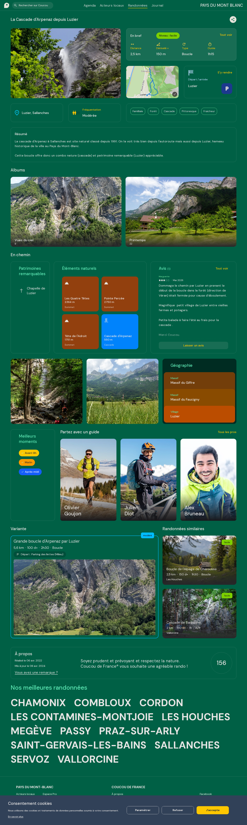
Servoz (30, 759)
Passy (75, 731)
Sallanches (187, 745)
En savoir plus (15, 816)
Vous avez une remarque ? (36, 672)
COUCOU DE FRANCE (128, 787)
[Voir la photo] (46, 391)
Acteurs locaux (112, 5)
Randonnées (138, 5)
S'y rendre (225, 72)
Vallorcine (88, 759)
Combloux (102, 703)
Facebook (206, 794)
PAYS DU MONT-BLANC (34, 787)
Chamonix (38, 703)
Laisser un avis (193, 345)
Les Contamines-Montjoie (82, 717)
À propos (117, 794)
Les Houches (196, 717)
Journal (157, 5)
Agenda (90, 5)
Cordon (161, 703)
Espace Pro (50, 794)
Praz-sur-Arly (139, 731)
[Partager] (233, 19)
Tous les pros (227, 432)
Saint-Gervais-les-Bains (78, 745)
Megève (31, 731)
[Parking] (226, 88)
